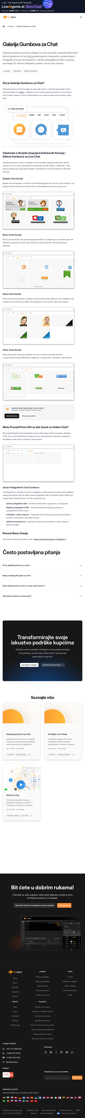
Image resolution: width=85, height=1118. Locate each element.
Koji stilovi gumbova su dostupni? (17, 596)
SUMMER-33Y (34, 11)
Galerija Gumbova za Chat (26, 26)
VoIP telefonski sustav (42, 1016)
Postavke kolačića (46, 1113)
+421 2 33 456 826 (13, 1049)
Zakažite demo (64, 905)
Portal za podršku (42, 977)
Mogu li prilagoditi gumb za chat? (17, 575)
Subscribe (77, 1078)
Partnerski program (70, 990)
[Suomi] (40, 1098)
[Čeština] (12, 1098)
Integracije (15, 992)
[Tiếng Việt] (32, 1101)
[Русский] (12, 1101)
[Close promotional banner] (82, 2)
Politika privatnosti (65, 1110)
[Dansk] (16, 1098)
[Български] (8, 1098)
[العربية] (4, 1098)
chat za (31, 56)
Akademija (15, 1016)
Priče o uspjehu (69, 986)
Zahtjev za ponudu (42, 995)
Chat (8, 71)
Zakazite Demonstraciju (52, 665)
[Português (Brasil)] (4, 1101)
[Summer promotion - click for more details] (42, 6)
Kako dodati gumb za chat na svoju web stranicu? (24, 586)
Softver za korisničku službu (42, 1011)
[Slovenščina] (20, 1101)
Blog (15, 1007)
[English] (28, 1098)
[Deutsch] (20, 1098)
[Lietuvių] (63, 1098)
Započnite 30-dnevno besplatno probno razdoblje (34, 905)
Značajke (10, 26)
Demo (15, 978)
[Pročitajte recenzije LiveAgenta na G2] (8, 1074)
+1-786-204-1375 (13, 1058)
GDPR (78, 1110)
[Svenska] (24, 1101)
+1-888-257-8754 (13, 1053)
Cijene (15, 983)
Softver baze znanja (42, 1007)
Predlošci (15, 1020)
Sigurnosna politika (49, 1110)
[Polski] (79, 1098)
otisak (70, 995)
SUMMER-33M (13, 11)
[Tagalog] (28, 1101)
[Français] (43, 1098)
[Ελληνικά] (24, 1098)
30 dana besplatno (29, 416)
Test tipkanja (15, 1025)
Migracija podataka (43, 981)
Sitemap (34, 1113)
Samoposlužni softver (42, 1020)
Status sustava (42, 986)
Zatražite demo (12, 416)
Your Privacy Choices (68, 1113)
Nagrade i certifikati (70, 981)
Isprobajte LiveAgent (29, 665)
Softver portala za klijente (42, 1034)
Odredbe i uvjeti (32, 1110)
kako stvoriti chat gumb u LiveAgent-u (50, 539)
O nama (70, 977)
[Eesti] (36, 1098)
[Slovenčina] (16, 1101)
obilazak (15, 996)
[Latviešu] (67, 1098)
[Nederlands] (71, 1098)
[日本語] (59, 1098)
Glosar (15, 1011)
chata (21, 92)
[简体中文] (36, 1101)
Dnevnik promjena (42, 990)
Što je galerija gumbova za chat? (16, 565)
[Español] (32, 1098)
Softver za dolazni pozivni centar (42, 1025)
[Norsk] (75, 1098)
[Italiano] (55, 1098)
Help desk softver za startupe (42, 1039)
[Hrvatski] (47, 1098)
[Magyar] (51, 1098)
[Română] (8, 1101)
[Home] (4, 26)
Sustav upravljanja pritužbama (43, 1029)
